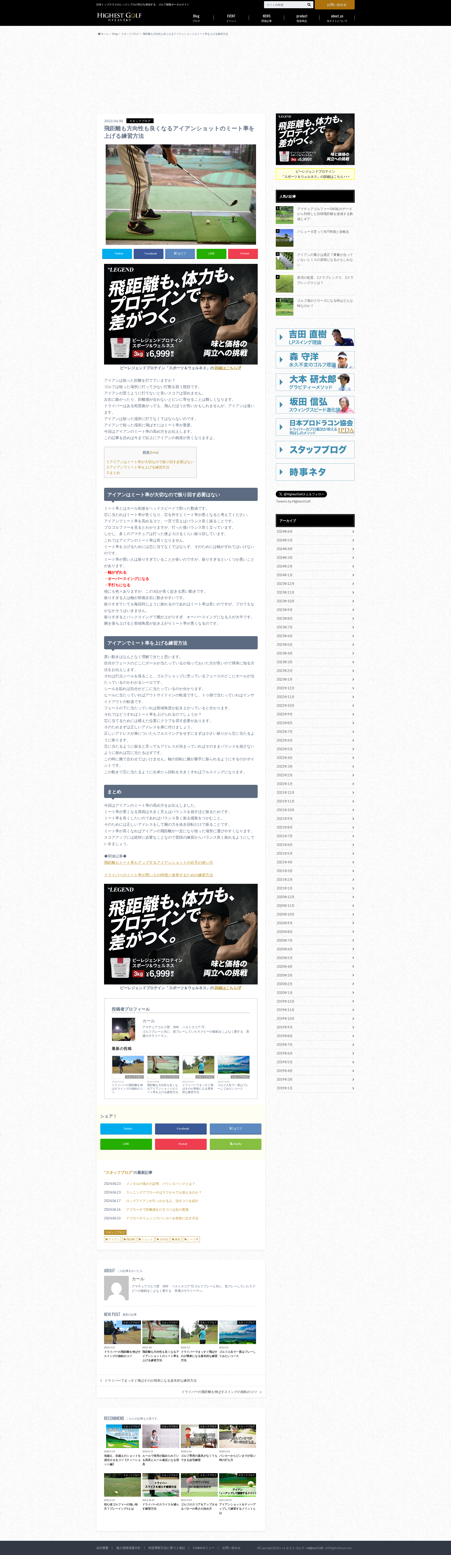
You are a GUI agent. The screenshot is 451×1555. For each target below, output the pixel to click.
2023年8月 (285, 618)
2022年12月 (286, 688)
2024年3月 (285, 557)
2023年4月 (285, 653)
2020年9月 (285, 923)
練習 (177, 1239)
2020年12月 (286, 897)
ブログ (196, 17)
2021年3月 (285, 871)
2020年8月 (285, 932)
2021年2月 (285, 879)
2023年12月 (286, 584)
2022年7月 (285, 732)
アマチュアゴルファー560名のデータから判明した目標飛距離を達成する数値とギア (325, 214)
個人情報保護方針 (128, 1548)
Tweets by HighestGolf (293, 501)
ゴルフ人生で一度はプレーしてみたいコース (233, 1086)
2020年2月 (285, 984)
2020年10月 (286, 914)
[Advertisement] (225, 75)
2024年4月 (285, 549)
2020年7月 (285, 940)
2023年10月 (286, 601)
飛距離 (130, 1239)
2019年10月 (286, 1018)
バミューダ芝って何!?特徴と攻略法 (323, 232)
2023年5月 (285, 645)
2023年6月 (285, 636)
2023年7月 (285, 627)
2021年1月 (285, 888)
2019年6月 (285, 1053)
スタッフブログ (134, 1076)
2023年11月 (286, 592)
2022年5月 (285, 749)
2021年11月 (286, 801)
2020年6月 (285, 949)
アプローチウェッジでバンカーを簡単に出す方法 (162, 1218)
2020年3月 (285, 975)
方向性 (164, 1239)
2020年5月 (285, 958)
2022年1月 (285, 784)
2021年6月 (285, 845)
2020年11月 (286, 906)
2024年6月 (285, 531)
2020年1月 (285, 993)
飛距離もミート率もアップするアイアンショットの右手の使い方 (158, 862)
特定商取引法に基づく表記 (166, 1548)
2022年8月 (285, 723)
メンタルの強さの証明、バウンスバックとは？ (160, 1184)
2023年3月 (285, 662)
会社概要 (102, 1548)
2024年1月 (285, 575)
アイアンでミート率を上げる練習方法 (138, 467)
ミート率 (192, 1239)
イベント (231, 17)
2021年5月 (285, 853)
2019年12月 (286, 1001)
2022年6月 (285, 740)
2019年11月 (286, 1010)
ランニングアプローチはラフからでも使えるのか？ (164, 1192)
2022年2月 (285, 775)
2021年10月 (286, 810)
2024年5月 (285, 540)
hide (154, 452)
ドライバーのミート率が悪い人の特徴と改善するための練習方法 (158, 875)
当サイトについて (337, 17)
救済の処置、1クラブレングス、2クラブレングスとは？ (325, 280)
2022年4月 (285, 758)
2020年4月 (285, 966)
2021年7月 (285, 836)
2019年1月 (285, 1088)
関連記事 (266, 17)
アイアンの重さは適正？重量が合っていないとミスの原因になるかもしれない (325, 260)
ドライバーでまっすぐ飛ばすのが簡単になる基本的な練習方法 (197, 1088)
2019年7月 (285, 1045)
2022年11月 (286, 697)
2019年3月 (285, 1079)
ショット (147, 1239)
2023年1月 (285, 679)
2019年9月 (285, 1027)
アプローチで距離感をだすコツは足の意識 (157, 1209)
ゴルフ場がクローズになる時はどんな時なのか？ (325, 303)
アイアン (114, 1239)
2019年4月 (285, 1071)
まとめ (113, 472)
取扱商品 (301, 17)
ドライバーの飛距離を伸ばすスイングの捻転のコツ (127, 1088)
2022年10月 (286, 705)
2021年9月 (285, 819)
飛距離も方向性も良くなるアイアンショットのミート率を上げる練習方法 (162, 1088)
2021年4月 (285, 862)
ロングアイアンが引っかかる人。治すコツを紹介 (162, 1201)
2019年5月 (285, 1062)
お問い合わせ (337, 5)
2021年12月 (286, 792)
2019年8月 (285, 1036)
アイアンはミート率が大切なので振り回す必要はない (150, 462)
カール (138, 1278)
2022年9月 (285, 714)
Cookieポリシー (203, 1548)
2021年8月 (285, 827)
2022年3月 (285, 766)
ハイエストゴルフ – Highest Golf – (302, 1548)
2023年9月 (285, 610)
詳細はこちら (226, 367)
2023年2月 (285, 671)
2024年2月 (285, 566)
